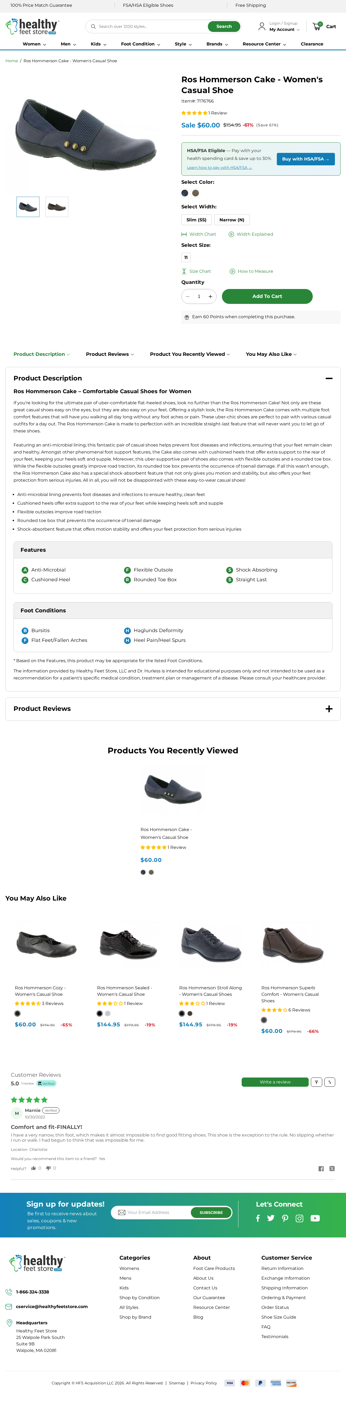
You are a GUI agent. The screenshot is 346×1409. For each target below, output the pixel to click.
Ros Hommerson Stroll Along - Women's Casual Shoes (210, 991)
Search (224, 26)
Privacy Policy (204, 1383)
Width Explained (255, 234)
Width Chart (202, 234)
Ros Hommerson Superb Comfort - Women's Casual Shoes (290, 994)
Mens (125, 1278)
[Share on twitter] (332, 1169)
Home (11, 60)
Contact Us (205, 1287)
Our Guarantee (209, 1297)
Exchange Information (285, 1278)
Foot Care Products (214, 1268)
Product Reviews (107, 354)
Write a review (275, 1082)
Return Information (282, 1268)
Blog (198, 1317)
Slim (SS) (197, 219)
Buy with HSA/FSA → (306, 159)
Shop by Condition (139, 1297)
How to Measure (255, 271)
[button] (34, 44)
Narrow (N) (231, 219)
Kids (124, 1287)
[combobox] (163, 26)
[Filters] (316, 1082)
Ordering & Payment (283, 1297)
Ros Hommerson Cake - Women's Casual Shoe (70, 60)
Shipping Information (284, 1287)
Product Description (39, 354)
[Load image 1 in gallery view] (27, 207)
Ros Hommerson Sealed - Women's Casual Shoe (124, 991)
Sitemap (177, 1383)
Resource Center (211, 1307)
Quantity (192, 282)
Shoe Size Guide (278, 1317)
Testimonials (274, 1336)
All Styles (128, 1307)
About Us (203, 1278)
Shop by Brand (135, 1317)
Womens (129, 1268)
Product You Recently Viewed (187, 354)
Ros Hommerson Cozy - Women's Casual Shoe (40, 991)
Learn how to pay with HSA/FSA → (219, 167)
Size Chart (200, 271)
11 (186, 257)
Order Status (275, 1307)
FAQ (265, 1326)
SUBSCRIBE (211, 1212)
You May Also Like (269, 354)
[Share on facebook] (321, 1169)
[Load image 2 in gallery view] (56, 207)
